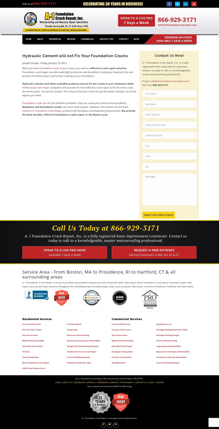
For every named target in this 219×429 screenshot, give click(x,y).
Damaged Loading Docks (122, 352)
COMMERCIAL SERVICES (107, 382)
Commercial (87, 39)
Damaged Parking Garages (167, 335)
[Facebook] (169, 4)
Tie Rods (25, 352)
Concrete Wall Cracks (31, 324)
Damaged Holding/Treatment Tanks (171, 330)
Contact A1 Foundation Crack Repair (42, 110)
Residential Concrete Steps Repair (82, 352)
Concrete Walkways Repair (168, 363)
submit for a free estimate (158, 215)
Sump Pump (72, 330)
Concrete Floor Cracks (32, 330)
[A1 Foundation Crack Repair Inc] (55, 21)
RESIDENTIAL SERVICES (84, 382)
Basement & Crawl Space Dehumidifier (83, 341)
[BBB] (37, 295)
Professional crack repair (35, 87)
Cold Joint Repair (74, 324)
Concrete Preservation (121, 357)
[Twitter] (177, 4)
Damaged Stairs (118, 363)
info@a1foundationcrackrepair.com (177, 25)
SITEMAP (160, 382)
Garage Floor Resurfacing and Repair (83, 346)
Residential (55, 39)
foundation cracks (49, 68)
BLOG (151, 382)
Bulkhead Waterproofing (33, 341)
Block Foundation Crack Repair (35, 363)
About (40, 39)
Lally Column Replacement (33, 368)
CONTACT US (141, 382)
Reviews (71, 39)
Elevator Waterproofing (166, 341)
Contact (123, 39)
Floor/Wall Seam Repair (32, 346)
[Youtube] (194, 4)
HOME (58, 382)
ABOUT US (67, 382)
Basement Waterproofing (78, 335)
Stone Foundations (30, 357)
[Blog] (115, 425)
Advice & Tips (107, 39)
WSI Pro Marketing (123, 386)
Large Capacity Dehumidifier (168, 346)
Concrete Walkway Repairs (78, 357)
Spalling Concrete (164, 324)
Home (28, 39)
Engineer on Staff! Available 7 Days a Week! (174, 39)
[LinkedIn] (185, 4)
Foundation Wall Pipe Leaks (79, 363)
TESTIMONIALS (126, 382)
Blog (136, 39)
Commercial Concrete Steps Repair (171, 357)
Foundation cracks (32, 103)
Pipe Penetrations (30, 335)
